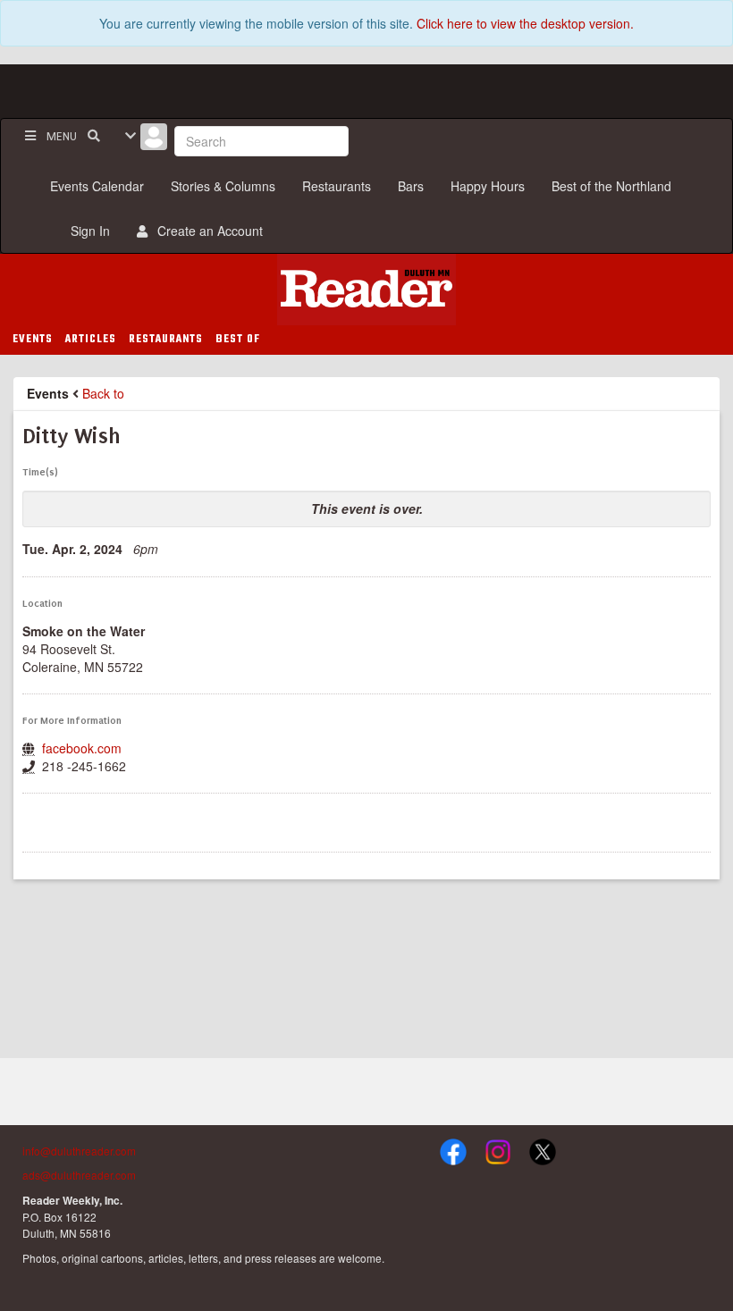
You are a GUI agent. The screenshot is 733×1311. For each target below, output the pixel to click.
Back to (103, 393)
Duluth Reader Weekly (366, 289)
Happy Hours (488, 186)
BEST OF (237, 340)
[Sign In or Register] (153, 141)
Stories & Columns (223, 186)
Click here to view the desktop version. (525, 23)
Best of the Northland (611, 186)
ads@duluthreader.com (79, 1174)
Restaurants (336, 186)
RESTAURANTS (166, 340)
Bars (411, 186)
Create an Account (206, 231)
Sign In (86, 231)
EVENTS (33, 340)
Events (48, 393)
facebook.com (82, 748)
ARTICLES (90, 340)
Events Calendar (97, 186)
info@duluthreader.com (79, 1150)
